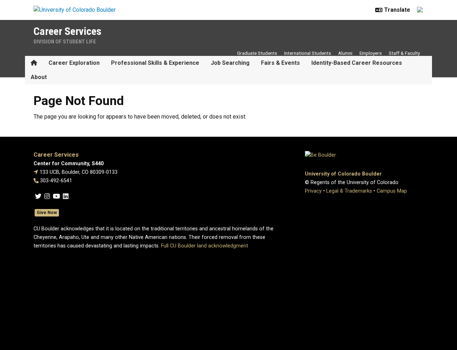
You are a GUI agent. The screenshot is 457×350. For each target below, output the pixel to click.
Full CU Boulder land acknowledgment (204, 246)
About (39, 77)
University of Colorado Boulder (343, 174)
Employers (371, 53)
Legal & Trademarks (349, 191)
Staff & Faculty (404, 53)
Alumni (345, 53)
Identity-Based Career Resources (356, 62)
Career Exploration (74, 62)
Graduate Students (257, 53)
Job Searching (230, 62)
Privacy (313, 191)
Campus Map (392, 191)
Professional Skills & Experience (155, 62)
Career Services (67, 31)
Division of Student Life (65, 41)
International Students (307, 53)
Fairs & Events (280, 62)
